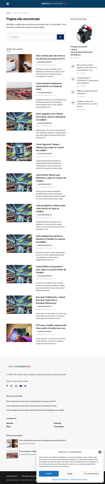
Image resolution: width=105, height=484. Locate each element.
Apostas (9, 423)
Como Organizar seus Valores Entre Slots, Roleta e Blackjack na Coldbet (50, 116)
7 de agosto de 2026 (44, 334)
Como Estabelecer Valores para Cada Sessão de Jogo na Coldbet (50, 208)
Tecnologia (59, 427)
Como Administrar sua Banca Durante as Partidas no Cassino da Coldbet (50, 239)
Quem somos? (11, 476)
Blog (8, 427)
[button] (100, 452)
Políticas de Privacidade (60, 479)
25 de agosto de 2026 (44, 95)
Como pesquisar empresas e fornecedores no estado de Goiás (49, 86)
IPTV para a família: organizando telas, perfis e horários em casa (51, 327)
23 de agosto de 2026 (44, 126)
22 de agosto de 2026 (44, 279)
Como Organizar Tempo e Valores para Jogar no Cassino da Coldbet (50, 147)
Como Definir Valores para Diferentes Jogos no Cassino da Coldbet (51, 177)
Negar (70, 473)
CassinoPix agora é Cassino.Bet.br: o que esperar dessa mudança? (88, 80)
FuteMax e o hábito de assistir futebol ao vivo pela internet (87, 103)
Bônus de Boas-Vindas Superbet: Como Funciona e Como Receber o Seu (87, 67)
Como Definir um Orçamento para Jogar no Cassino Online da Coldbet (51, 269)
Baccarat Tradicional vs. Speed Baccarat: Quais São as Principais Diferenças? (50, 300)
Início (8, 13)
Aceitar (49, 473)
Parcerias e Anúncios (29, 476)
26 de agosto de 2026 (44, 65)
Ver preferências (91, 473)
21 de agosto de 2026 (44, 309)
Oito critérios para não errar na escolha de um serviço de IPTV (50, 57)
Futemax (57, 423)
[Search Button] (60, 37)
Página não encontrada (20, 13)
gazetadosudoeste (45, 62)
